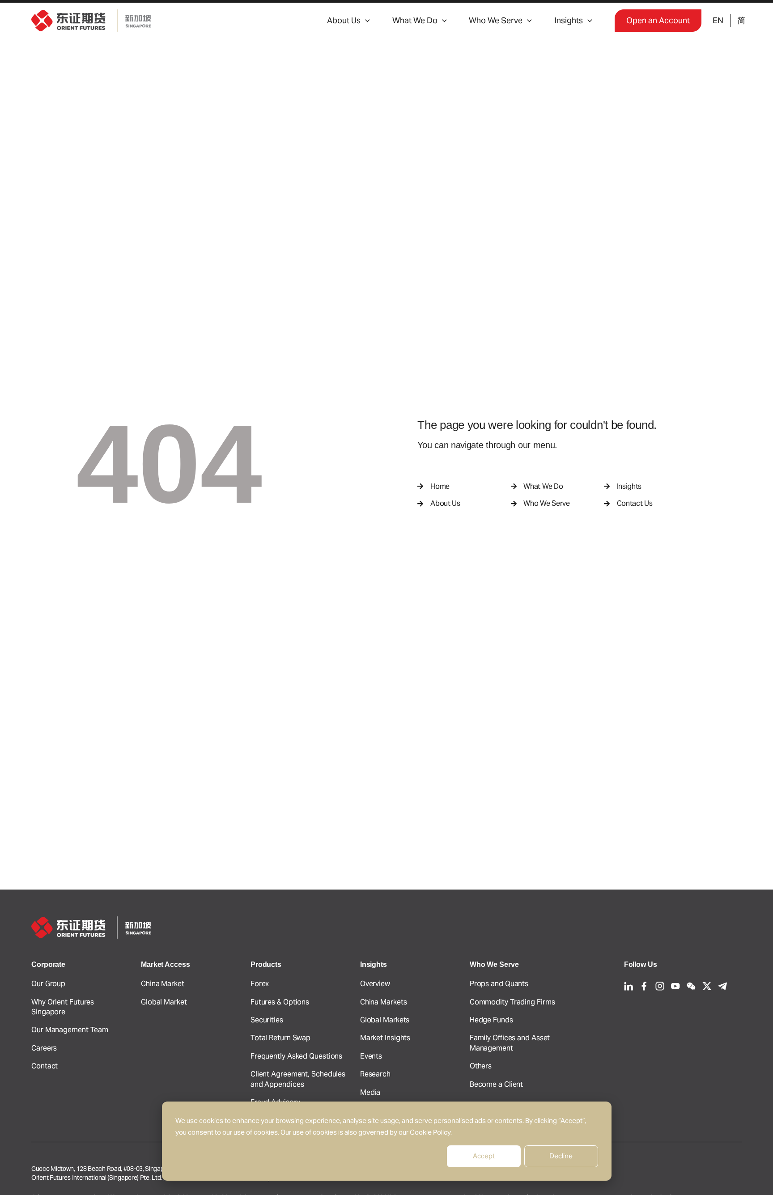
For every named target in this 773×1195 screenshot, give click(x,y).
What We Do (414, 20)
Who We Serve (495, 20)
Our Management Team (69, 1029)
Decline (561, 1156)
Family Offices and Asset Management (510, 1042)
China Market (162, 983)
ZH (741, 20)
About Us (344, 20)
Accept (484, 1156)
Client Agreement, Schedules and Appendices (298, 1079)
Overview (375, 983)
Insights (568, 20)
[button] (365, 20)
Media (370, 1092)
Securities (267, 1020)
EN (718, 20)
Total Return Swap (280, 1037)
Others (481, 1066)
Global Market (164, 1002)
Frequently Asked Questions (296, 1056)
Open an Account (658, 20)
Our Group (48, 983)
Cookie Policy (430, 1132)
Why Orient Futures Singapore (62, 1007)
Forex (260, 983)
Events (371, 1056)
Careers (44, 1048)
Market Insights (385, 1037)
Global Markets (385, 1020)
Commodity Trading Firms (512, 1002)
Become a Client (496, 1084)
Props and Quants (499, 983)
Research (375, 1074)
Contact (44, 1066)
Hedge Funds (491, 1020)
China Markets (383, 1002)
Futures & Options (280, 1002)
